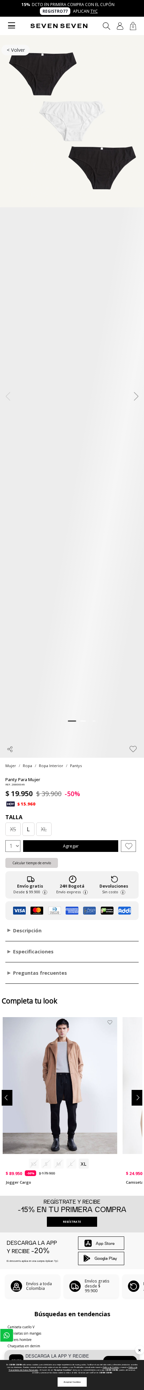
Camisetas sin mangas (24, 1333)
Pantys (76, 765)
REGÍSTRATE (72, 1221)
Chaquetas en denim (23, 1346)
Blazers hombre (19, 1339)
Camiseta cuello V (20, 1327)
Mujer (10, 765)
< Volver (16, 50)
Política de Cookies (111, 1367)
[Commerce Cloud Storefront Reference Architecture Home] (58, 26)
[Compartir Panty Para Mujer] (10, 749)
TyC (94, 11)
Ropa (27, 765)
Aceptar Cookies (72, 1382)
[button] (120, 26)
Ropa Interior (51, 765)
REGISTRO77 (55, 11)
